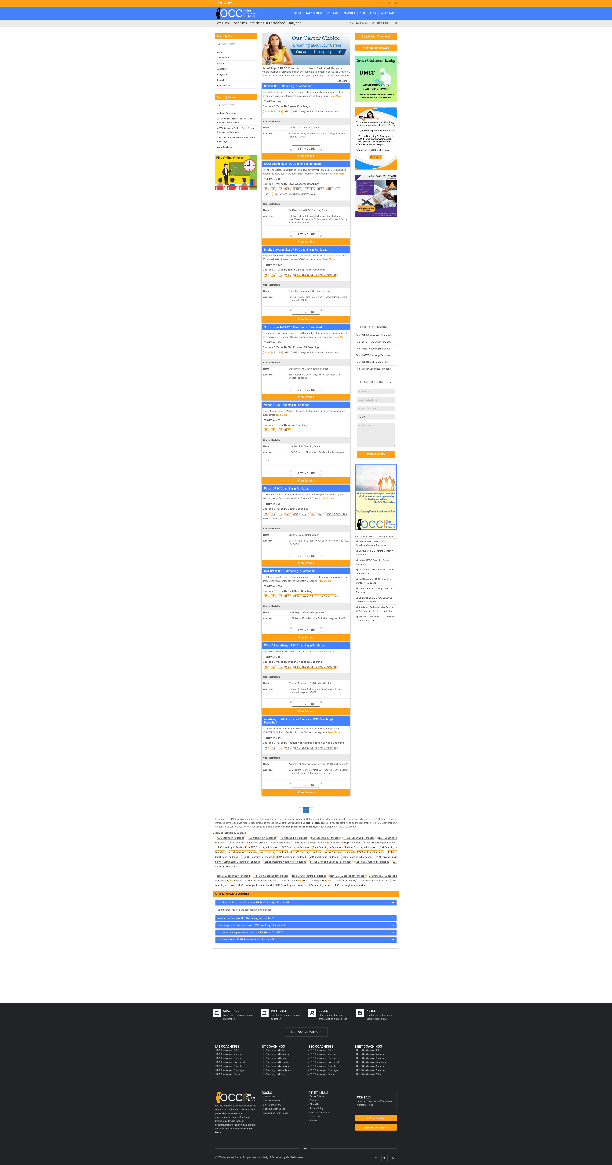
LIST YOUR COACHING (305, 1031)
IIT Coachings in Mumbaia (276, 1054)
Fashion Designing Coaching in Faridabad (285, 862)
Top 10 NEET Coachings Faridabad (373, 348)
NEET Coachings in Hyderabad (371, 1062)
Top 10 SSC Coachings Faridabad (372, 362)
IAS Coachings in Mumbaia (229, 1054)
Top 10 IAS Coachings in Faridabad (373, 335)
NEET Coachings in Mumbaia (370, 1054)
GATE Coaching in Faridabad (243, 842)
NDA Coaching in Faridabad (370, 852)
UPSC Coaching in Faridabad (231, 847)
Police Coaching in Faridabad (273, 852)
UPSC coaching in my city (342, 880)
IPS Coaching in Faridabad (293, 838)
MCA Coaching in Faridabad (291, 857)
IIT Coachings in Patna (274, 1074)
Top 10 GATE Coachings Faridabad (373, 355)
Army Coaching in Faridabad (339, 852)
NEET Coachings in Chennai (370, 1058)
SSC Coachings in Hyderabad (324, 1062)
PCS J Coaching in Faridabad (356, 857)
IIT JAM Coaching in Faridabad (306, 852)
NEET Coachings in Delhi (368, 1050)
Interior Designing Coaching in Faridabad (331, 862)
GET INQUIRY (225, 3)
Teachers (349, 13)
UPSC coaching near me (287, 880)
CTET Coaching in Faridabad (263, 847)
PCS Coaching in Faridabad (262, 838)
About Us (314, 1104)
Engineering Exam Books (275, 1113)
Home (297, 13)
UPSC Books (269, 1096)
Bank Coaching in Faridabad (327, 847)
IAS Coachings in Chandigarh (230, 1070)
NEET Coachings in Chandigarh (371, 1070)
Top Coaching (314, 13)
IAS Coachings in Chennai (229, 1058)
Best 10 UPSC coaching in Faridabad (347, 876)
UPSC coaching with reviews (290, 885)
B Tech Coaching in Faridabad (346, 842)
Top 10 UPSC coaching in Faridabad (270, 876)
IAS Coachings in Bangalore (230, 1066)
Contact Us (315, 1100)
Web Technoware (294, 1157)
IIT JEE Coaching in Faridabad (359, 838)
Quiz (362, 13)
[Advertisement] (376, 269)
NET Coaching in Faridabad (242, 852)
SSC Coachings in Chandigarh (324, 1070)
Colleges (333, 13)
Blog (373, 13)
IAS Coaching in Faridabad (230, 838)
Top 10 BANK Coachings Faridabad (373, 368)
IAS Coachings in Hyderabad (230, 1062)
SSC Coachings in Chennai (323, 1058)
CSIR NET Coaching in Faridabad (372, 862)
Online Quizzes (317, 1096)
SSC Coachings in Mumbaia (323, 1054)
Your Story (387, 13)
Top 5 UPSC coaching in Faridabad (309, 876)
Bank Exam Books (272, 1104)
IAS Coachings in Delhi (227, 1050)
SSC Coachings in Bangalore (324, 1066)
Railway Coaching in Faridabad (360, 847)
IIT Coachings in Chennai (275, 1058)
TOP (305, 1148)
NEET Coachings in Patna (369, 1074)
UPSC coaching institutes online (349, 885)
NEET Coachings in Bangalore (371, 1066)
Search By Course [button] (226, 97)
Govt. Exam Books (272, 1100)
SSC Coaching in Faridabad (325, 838)
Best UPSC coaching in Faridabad (233, 876)
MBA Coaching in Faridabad (324, 857)
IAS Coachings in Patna (228, 1074)
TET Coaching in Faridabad (296, 847)
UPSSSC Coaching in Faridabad (258, 857)
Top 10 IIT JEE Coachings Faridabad (374, 342)
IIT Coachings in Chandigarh (277, 1070)
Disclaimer (315, 1116)
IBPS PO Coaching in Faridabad (275, 842)
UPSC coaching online (314, 880)
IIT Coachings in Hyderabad (276, 1062)
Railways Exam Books (274, 1109)
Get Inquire (306, 148)
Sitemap (314, 1120)
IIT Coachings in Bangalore (276, 1066)
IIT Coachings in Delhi (273, 1050)
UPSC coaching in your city (373, 880)
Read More (341, 81)
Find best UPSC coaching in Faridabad (251, 880)
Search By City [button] (224, 36)
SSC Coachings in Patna (322, 1074)
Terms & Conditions (319, 1112)
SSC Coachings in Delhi (321, 1050)
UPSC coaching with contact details (255, 885)
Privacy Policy (316, 1108)
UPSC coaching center (319, 885)
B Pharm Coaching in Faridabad (380, 842)
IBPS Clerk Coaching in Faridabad (311, 842)
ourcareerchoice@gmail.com (378, 1101)
